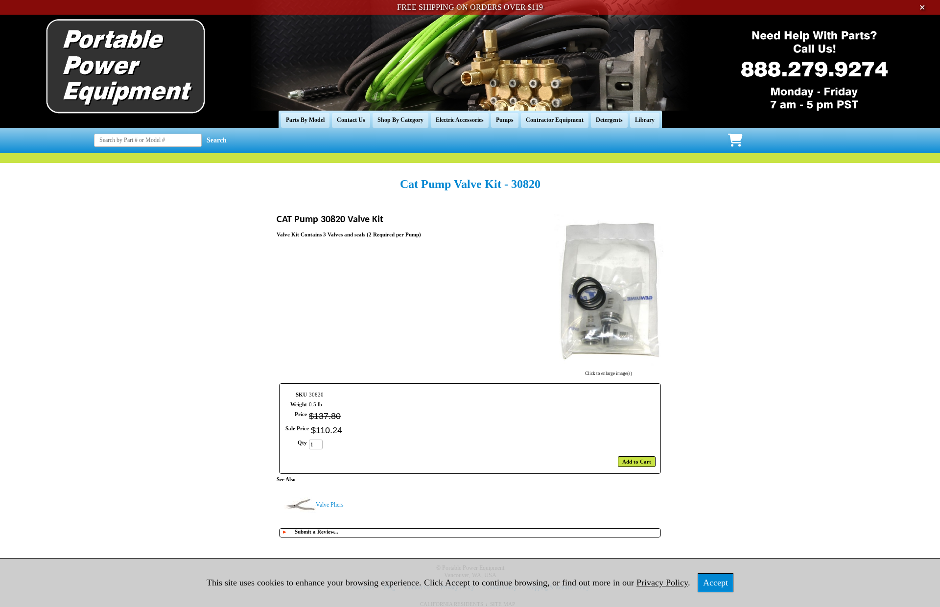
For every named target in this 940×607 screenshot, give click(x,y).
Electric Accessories (460, 120)
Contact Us (351, 120)
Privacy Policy (662, 582)
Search (217, 140)
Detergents (609, 120)
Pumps (505, 120)
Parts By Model (305, 120)
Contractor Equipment (555, 120)
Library (645, 120)
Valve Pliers (330, 504)
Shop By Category (400, 120)
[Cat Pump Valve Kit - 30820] (608, 367)
